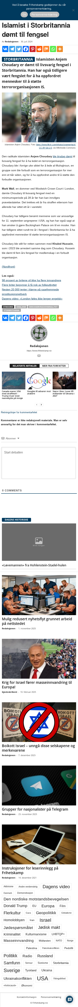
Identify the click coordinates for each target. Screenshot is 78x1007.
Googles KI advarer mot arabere (39, 392)
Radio (27, 956)
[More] (60, 49)
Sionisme (43, 963)
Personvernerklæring (51, 997)
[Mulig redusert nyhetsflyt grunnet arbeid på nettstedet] (39, 595)
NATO (59, 940)
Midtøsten (45, 940)
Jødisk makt (49, 927)
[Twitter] (19, 49)
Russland (45, 956)
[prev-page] (37, 405)
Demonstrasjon (25, 893)
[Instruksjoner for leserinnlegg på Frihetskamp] (39, 844)
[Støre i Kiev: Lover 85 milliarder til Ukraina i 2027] (64, 380)
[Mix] (46, 49)
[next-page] (41, 405)
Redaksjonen (11, 41)
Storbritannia (12, 310)
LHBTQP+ (58, 934)
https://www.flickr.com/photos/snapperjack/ (56, 144)
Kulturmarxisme (36, 934)
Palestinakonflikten (50, 948)
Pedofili (68, 948)
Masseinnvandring (19, 941)
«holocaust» (10, 985)
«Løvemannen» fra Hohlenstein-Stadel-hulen (34, 565)
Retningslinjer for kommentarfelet (19, 412)
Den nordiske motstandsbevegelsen (36, 899)
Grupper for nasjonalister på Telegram (35, 809)
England (21, 306)
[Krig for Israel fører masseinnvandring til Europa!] (39, 659)
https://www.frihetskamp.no (39, 351)
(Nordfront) (8, 266)
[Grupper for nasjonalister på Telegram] (39, 785)
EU (34, 905)
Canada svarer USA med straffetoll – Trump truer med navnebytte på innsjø (12, 394)
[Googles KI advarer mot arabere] (39, 380)
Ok (24, 14)
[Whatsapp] (53, 49)
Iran (32, 920)
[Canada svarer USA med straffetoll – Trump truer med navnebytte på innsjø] (13, 380)
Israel (45, 920)
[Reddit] (39, 49)
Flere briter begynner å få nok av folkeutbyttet (29, 284)
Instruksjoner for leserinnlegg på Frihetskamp (30, 870)
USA (42, 978)
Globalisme (66, 913)
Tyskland (30, 970)
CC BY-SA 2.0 (45, 148)
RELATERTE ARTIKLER (25, 365)
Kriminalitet (12, 934)
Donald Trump (15, 906)
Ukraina (46, 970)
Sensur (29, 963)
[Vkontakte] (5, 49)
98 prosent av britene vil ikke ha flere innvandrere (31, 280)
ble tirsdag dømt (62, 156)
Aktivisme (8, 886)
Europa (48, 906)
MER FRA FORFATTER (54, 365)
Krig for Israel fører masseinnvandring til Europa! (37, 685)
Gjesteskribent (9, 691)
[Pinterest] (33, 49)
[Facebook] (26, 49)
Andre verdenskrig (28, 886)
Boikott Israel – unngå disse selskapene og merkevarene (38, 748)
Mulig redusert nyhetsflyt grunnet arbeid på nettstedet (37, 621)
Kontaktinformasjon (27, 997)
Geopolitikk (46, 913)
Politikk (10, 955)
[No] (73, 10)
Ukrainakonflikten (18, 978)
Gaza (28, 913)
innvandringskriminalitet (43, 306)
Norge (70, 940)
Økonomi (26, 985)
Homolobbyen (14, 920)
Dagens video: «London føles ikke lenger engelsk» (32, 298)
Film (63, 906)
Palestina (31, 948)
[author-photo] (39, 333)
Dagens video (56, 886)
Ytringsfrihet (59, 978)
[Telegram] (12, 49)
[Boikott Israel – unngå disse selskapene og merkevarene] (39, 722)
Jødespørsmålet (18, 927)
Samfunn (12, 962)
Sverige (12, 970)
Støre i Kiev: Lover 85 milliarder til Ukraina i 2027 (63, 393)
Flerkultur (12, 913)
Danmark (8, 893)
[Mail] (39, 356)
